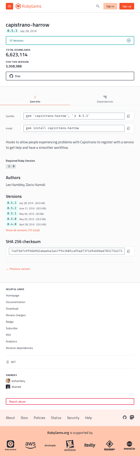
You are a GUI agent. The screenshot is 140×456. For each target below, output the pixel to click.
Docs (24, 417)
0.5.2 (11, 208)
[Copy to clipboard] (128, 116)
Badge (10, 321)
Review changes (16, 315)
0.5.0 (11, 219)
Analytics (11, 341)
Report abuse (17, 401)
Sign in (110, 6)
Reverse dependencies (19, 348)
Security (73, 417)
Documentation (15, 302)
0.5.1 (11, 213)
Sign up (126, 6)
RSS (8, 335)
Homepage (12, 295)
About (10, 417)
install (9, 128)
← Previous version (18, 269)
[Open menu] (9, 6)
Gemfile (10, 116)
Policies (39, 417)
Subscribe (12, 328)
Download (12, 308)
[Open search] (98, 6)
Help (88, 417)
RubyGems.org (58, 432)
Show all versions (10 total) (23, 230)
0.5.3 (11, 203)
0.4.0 (11, 224)
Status (56, 417)
